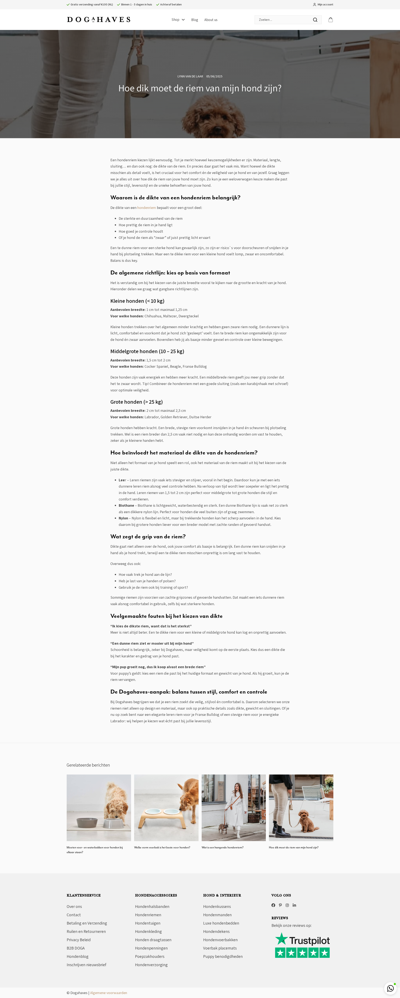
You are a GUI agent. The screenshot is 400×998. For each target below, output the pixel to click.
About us (211, 19)
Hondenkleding (148, 931)
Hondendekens (216, 931)
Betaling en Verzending (87, 923)
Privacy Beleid (79, 939)
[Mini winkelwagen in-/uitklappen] (330, 19)
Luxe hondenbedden (221, 923)
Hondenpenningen (151, 948)
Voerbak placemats (220, 948)
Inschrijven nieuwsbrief (86, 964)
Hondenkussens (217, 906)
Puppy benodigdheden (223, 956)
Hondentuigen (147, 923)
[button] (390, 988)
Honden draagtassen (153, 939)
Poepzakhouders (149, 956)
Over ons (74, 906)
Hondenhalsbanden (152, 906)
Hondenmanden (217, 914)
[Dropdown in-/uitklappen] (183, 19)
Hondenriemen (148, 914)
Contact (74, 914)
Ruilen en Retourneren (86, 931)
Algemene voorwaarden (108, 992)
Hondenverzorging (151, 964)
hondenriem (146, 207)
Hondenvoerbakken (220, 939)
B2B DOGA (76, 948)
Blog (194, 19)
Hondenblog (78, 956)
